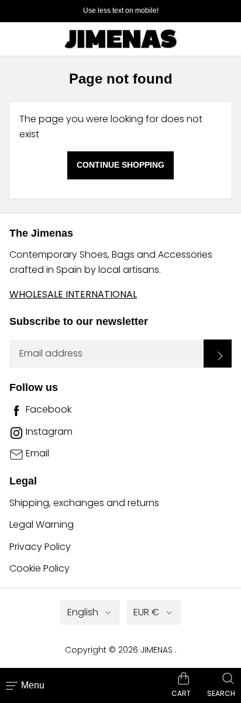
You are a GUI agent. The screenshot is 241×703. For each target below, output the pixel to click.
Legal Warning (41, 524)
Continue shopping (120, 164)
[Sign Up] (218, 354)
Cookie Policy (39, 568)
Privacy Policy (40, 546)
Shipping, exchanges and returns (84, 503)
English (82, 612)
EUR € (146, 612)
